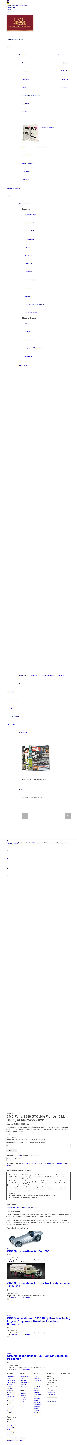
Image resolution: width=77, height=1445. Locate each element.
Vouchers (27, 296)
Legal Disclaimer (41, 147)
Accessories (28, 288)
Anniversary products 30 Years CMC (35, 304)
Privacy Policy (38, 1402)
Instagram (23, 1401)
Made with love (23, 55)
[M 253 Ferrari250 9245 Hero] (38, 878)
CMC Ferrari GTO (26, 1163)
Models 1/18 (28, 263)
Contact (9, 9)
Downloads (22, 147)
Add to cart (12, 1150)
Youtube (23, 1397)
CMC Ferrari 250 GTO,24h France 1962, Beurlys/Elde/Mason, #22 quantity (26, 1142)
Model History (28, 340)
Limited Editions (51, 1163)
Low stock (28, 247)
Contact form (51, 1394)
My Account (37, 1378)
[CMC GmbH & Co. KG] (20, 32)
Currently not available (31, 312)
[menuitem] (39, 1)
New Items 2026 (29, 231)
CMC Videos (28, 356)
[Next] (68, 816)
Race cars (59, 1163)
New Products (23, 365)
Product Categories (24, 204)
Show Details (26, 1262)
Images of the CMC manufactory (34, 348)
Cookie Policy (38, 1404)
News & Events (25, 1376)
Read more (13, 1262)
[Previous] (25, 816)
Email (19, 1155)
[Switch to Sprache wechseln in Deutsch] (8, 3)
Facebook (23, 1399)
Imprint (36, 1409)
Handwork (27, 331)
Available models (29, 239)
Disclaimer (37, 1407)
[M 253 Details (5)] (38, 1078)
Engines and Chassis (31, 280)
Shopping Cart (38, 1380)
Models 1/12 (28, 272)
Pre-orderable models (31, 214)
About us (27, 323)
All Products (28, 255)
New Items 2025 (29, 223)
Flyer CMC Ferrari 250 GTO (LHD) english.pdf (22, 1207)
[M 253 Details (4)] (38, 1111)
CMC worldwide (51, 1401)
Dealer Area (24, 1386)
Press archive (23, 732)
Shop (8, 841)
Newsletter (23, 1393)
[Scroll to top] (0, 1444)
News (20, 789)
